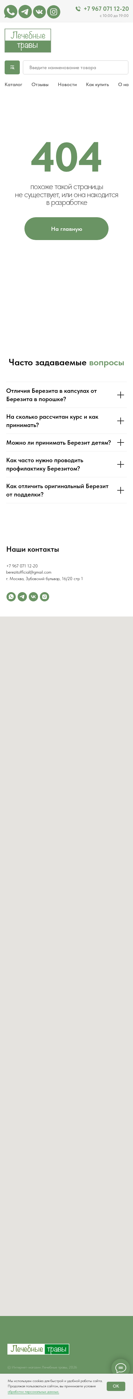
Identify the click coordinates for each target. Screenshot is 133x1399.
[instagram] (44, 596)
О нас (124, 84)
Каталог (13, 84)
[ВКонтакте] (33, 596)
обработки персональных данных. (33, 1391)
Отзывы (40, 84)
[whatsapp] (11, 596)
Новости (67, 84)
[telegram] (22, 596)
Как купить (97, 84)
